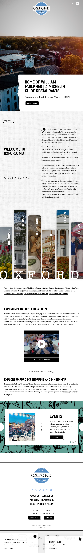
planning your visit (70, 392)
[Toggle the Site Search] (73, 3)
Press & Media (45, 504)
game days (22, 319)
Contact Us (47, 496)
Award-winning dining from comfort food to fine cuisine (43, 291)
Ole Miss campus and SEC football (36, 293)
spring (66, 181)
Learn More (32, 103)
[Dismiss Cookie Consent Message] (35, 536)
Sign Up (49, 517)
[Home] (41, 8)
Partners (34, 500)
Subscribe (53, 548)
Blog (32, 504)
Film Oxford (47, 500)
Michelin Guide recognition (26, 322)
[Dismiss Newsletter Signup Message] (80, 539)
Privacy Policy (41, 527)
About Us (34, 496)
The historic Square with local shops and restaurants (45, 288)
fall (44, 184)
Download (34, 517)
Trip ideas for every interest (58, 293)
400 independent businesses (46, 316)
